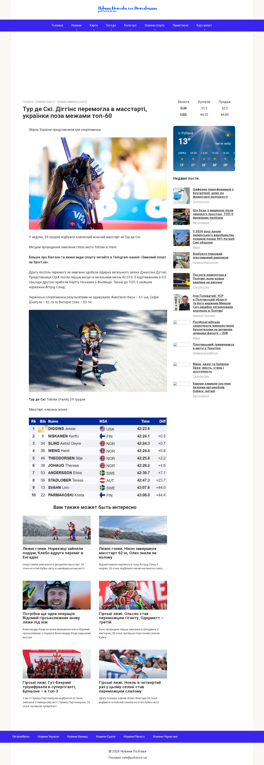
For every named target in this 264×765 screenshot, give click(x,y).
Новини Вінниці (77, 736)
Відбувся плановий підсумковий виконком (210, 255)
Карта (94, 25)
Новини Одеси (106, 736)
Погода (111, 25)
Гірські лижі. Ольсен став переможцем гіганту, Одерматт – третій (131, 618)
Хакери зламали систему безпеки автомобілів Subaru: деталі (212, 387)
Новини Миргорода (205, 262)
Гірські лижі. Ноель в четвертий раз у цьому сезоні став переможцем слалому (130, 687)
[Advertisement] (132, 68)
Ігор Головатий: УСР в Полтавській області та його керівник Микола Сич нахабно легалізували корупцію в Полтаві (213, 303)
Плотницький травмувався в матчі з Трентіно (213, 346)
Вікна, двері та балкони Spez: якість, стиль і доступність (211, 367)
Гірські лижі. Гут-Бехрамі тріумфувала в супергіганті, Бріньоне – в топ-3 (49, 687)
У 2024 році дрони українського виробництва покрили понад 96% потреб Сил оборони (214, 237)
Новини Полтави (204, 315)
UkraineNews (20, 736)
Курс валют (204, 25)
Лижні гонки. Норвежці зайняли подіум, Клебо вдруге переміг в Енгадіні (53, 553)
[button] (180, 159)
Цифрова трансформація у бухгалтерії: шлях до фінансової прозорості (213, 193)
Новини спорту (155, 25)
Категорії (130, 25)
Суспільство (201, 201)
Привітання (180, 25)
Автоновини (201, 222)
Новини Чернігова (165, 736)
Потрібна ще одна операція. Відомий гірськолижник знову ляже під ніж (51, 618)
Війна (196, 247)
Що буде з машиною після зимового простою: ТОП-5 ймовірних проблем (213, 214)
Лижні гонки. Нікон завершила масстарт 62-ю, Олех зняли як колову (127, 553)
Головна (57, 25)
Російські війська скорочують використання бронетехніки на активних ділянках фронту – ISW (213, 327)
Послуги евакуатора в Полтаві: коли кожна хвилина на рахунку (209, 278)
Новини (76, 25)
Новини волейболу (205, 353)
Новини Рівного (134, 736)
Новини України (48, 736)
